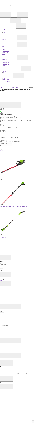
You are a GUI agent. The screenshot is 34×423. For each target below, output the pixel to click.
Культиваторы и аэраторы (6, 33)
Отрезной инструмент (5, 48)
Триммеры (4, 29)
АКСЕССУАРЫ (9, 114)
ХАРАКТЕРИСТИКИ (6, 114)
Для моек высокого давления (6, 64)
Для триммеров (4, 60)
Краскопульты (4, 49)
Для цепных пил (5, 61)
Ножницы (4, 31)
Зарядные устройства (5, 72)
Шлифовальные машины (6, 51)
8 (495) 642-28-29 (2, 6)
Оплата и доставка (4, 237)
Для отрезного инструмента (6, 62)
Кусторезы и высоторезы (15, 87)
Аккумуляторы (4, 71)
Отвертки (4, 50)
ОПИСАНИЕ (2, 114)
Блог (2, 238)
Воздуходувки (4, 30)
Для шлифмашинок (5, 63)
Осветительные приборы (6, 79)
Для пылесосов (4, 65)
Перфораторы (4, 47)
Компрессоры (4, 78)
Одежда (4, 80)
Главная (1, 87)
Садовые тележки (5, 32)
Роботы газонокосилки (5, 40)
